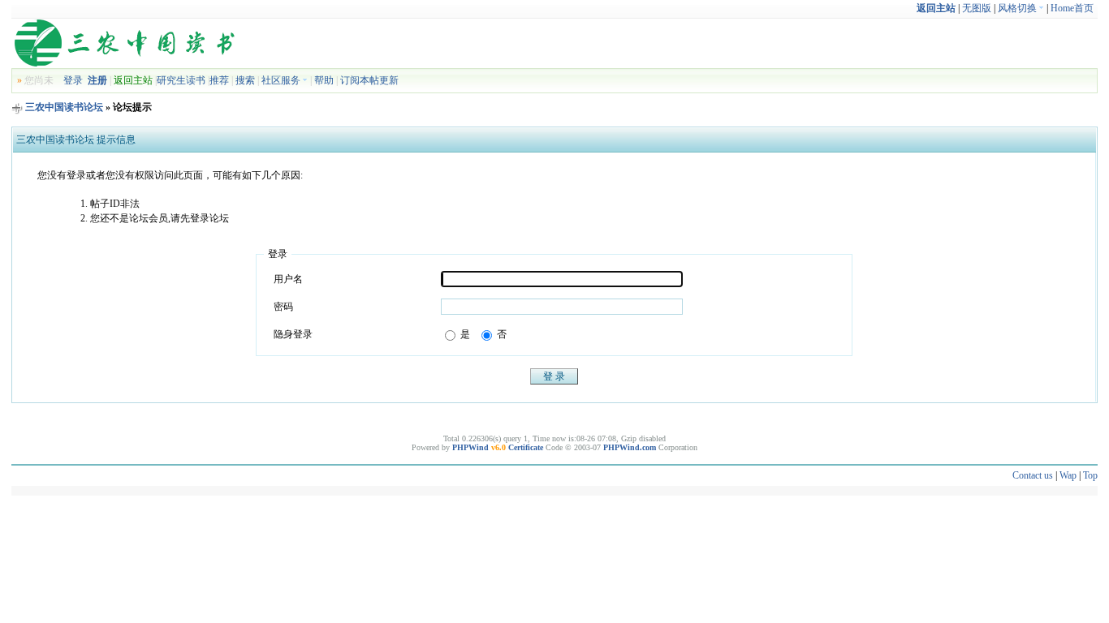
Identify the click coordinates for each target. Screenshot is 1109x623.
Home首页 (1072, 8)
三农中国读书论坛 (64, 107)
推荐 (219, 80)
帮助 (324, 80)
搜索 (245, 80)
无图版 (976, 8)
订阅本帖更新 (369, 80)
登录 (73, 80)
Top (1090, 475)
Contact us (1032, 475)
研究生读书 (181, 80)
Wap (1068, 475)
